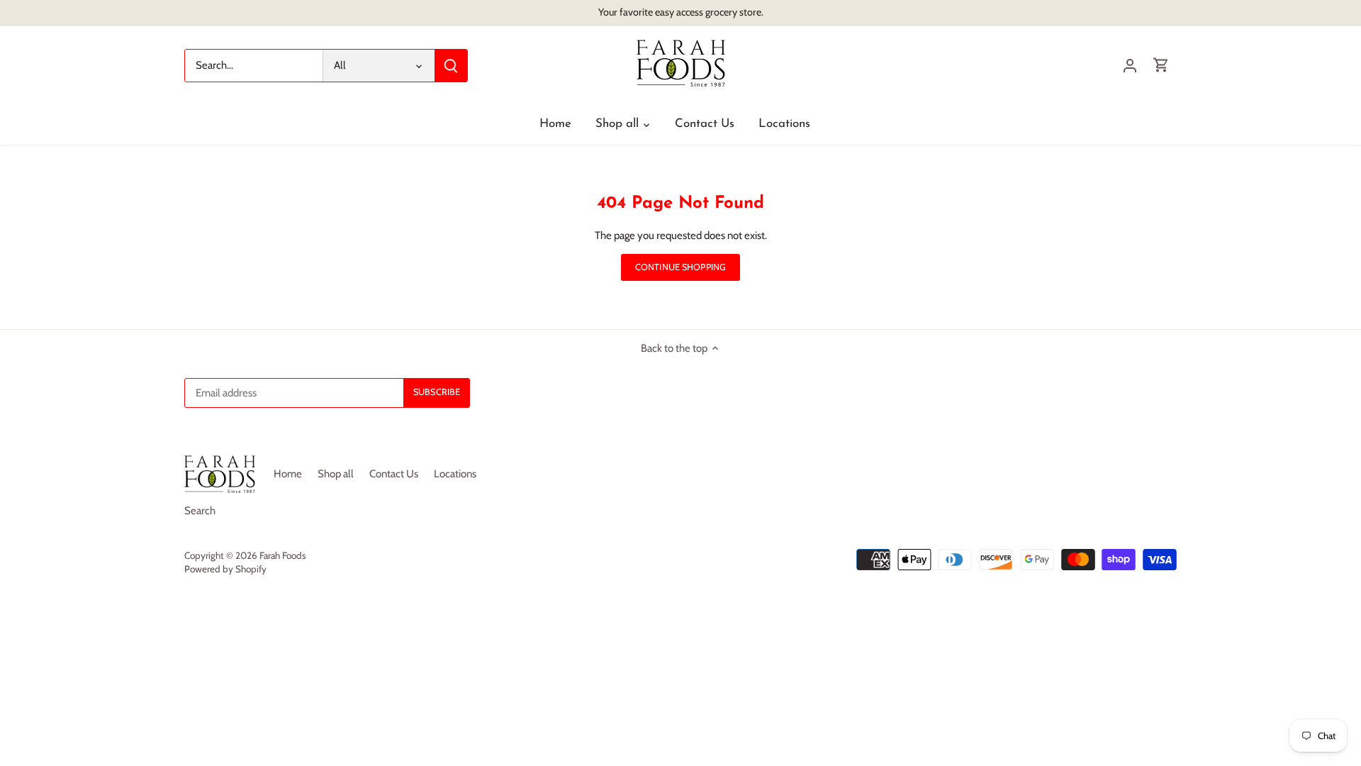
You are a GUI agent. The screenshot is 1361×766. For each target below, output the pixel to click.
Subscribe (1283, 672)
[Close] (1330, 555)
